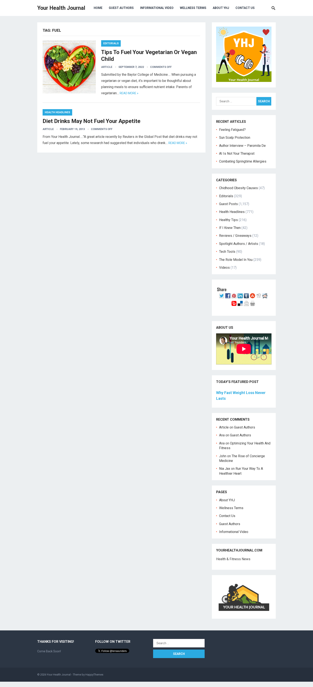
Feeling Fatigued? (232, 130)
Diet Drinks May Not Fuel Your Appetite (91, 121)
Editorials (111, 43)
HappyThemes (94, 674)
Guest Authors (121, 8)
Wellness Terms (193, 8)
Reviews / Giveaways (235, 236)
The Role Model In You (236, 260)
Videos (224, 268)
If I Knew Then (230, 228)
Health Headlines (57, 112)
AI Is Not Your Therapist (236, 153)
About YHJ (221, 8)
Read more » (129, 93)
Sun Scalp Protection (234, 138)
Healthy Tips (228, 220)
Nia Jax (224, 469)
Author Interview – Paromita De (242, 146)
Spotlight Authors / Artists (238, 244)
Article (106, 67)
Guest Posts (228, 204)
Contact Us (245, 8)
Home (98, 8)
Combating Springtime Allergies (243, 161)
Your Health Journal (61, 8)
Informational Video (157, 8)
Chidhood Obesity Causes (238, 188)
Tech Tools (227, 252)
